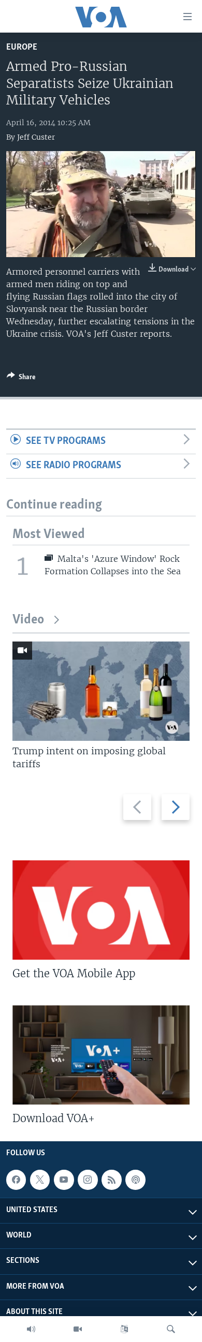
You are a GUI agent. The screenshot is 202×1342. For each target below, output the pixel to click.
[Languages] (124, 1329)
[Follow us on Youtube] (64, 1180)
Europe (21, 47)
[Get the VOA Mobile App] (101, 910)
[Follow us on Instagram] (87, 1180)
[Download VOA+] (101, 1055)
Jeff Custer (36, 137)
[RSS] (111, 1180)
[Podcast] (135, 1180)
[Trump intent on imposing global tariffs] (101, 691)
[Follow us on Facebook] (16, 1180)
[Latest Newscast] (31, 1329)
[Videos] (77, 1329)
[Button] (21, 379)
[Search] (170, 1329)
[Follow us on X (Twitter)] (40, 1180)
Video (28, 620)
